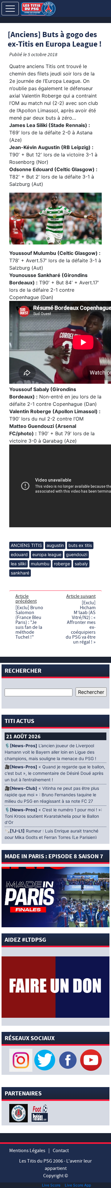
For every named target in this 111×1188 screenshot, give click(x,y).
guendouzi (76, 554)
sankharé (20, 572)
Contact (61, 1151)
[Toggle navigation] (10, 8)
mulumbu (40, 563)
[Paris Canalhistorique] (19, 1112)
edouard (19, 554)
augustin (55, 545)
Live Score (51, 1185)
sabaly (81, 563)
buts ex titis (80, 545)
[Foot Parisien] (38, 1112)
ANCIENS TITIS (26, 545)
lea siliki (18, 563)
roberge (62, 563)
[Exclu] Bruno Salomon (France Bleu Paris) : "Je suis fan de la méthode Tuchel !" (29, 622)
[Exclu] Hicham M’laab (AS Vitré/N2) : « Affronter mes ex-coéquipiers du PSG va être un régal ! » (81, 622)
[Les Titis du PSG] (38, 8)
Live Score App (78, 1185)
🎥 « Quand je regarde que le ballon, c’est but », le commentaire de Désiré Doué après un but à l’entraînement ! (55, 773)
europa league (46, 554)
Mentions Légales (27, 1151)
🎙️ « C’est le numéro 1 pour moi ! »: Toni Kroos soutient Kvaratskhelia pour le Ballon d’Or (53, 816)
